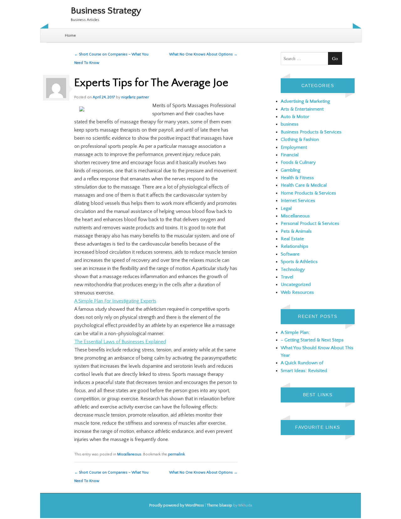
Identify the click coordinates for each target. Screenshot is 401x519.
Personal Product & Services (310, 223)
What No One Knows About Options (203, 54)
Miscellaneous (129, 454)
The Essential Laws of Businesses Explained (120, 342)
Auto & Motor (295, 116)
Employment (294, 147)
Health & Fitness (297, 177)
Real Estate (292, 238)
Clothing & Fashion (300, 139)
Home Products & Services (308, 193)
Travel (287, 277)
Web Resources (297, 292)
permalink (176, 454)
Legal (286, 208)
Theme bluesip (219, 505)
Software (290, 254)
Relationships (294, 246)
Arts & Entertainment (302, 109)
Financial (290, 155)
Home (70, 35)
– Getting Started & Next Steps (312, 340)
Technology (293, 269)
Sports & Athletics (299, 261)
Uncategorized (296, 284)
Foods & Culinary (298, 162)
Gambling (290, 170)
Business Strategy (106, 11)
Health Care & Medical (304, 185)
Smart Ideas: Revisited (304, 370)
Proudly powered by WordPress (176, 505)
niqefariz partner (135, 97)
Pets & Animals (296, 231)
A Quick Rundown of (302, 363)
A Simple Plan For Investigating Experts (115, 301)
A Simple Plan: (295, 332)
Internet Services (298, 200)
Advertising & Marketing (305, 101)
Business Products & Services (311, 132)
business (290, 124)
